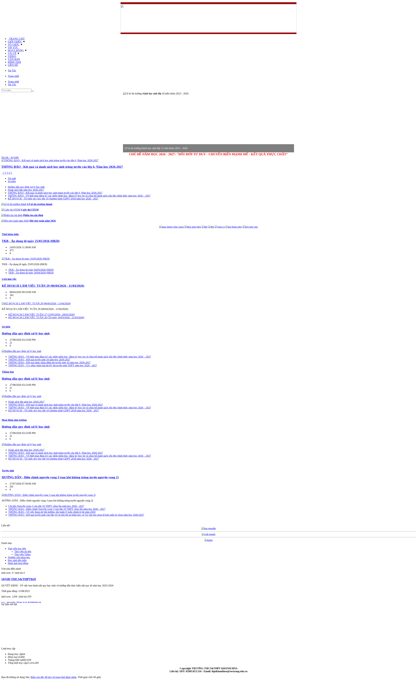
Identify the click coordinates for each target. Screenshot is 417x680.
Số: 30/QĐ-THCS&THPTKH (21, 590)
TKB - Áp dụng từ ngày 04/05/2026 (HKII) (31, 269)
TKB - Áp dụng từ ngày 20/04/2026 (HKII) (31, 272)
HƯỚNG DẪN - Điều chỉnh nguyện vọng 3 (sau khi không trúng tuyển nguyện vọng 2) (60, 477)
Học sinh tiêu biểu (17, 560)
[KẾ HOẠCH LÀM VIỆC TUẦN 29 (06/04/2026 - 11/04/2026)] (36, 303)
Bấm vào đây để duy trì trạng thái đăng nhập (53, 677)
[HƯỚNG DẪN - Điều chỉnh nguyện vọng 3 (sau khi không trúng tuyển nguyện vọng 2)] (49, 495)
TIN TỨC (13, 47)
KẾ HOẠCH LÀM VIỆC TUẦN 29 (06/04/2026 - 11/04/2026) (43, 285)
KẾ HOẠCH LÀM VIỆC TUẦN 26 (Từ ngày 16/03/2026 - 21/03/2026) (46, 317)
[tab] (212, 178)
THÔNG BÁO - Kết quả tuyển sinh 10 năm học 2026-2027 (39, 359)
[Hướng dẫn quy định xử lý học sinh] (21, 351)
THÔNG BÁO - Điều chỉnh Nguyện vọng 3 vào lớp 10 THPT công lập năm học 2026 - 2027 (56, 509)
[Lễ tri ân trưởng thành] (13, 204)
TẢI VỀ (12, 53)
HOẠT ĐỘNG (16, 50)
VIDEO (12, 56)
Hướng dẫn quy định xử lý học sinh (26, 187)
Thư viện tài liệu (22, 551)
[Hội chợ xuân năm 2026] (15, 220)
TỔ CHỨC (14, 44)
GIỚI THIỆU (15, 41)
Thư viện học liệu (17, 548)
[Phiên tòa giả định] (11, 215)
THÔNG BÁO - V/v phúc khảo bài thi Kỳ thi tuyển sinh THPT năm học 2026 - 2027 (52, 365)
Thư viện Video (22, 554)
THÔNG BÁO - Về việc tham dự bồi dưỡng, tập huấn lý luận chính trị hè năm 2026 (51, 512)
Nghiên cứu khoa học (19, 557)
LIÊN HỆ (13, 65)
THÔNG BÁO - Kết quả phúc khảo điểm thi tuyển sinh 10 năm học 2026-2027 (49, 362)
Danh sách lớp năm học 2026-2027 (26, 189)
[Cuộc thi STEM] (10, 209)
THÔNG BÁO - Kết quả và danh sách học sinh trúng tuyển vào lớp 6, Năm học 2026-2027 (55, 192)
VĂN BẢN (14, 59)
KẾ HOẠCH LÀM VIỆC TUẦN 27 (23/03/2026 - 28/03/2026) (41, 314)
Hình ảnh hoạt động (18, 563)
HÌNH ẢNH (14, 62)
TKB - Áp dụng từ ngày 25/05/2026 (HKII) (30, 241)
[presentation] (12, 178)
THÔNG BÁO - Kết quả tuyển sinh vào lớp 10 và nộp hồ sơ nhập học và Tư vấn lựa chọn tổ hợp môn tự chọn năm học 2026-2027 (76, 514)
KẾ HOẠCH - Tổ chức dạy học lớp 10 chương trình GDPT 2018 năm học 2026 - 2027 (53, 198)
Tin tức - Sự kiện (10, 157)
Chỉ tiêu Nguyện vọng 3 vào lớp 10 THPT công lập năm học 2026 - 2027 (46, 506)
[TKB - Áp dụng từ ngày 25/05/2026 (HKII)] (26, 258)
